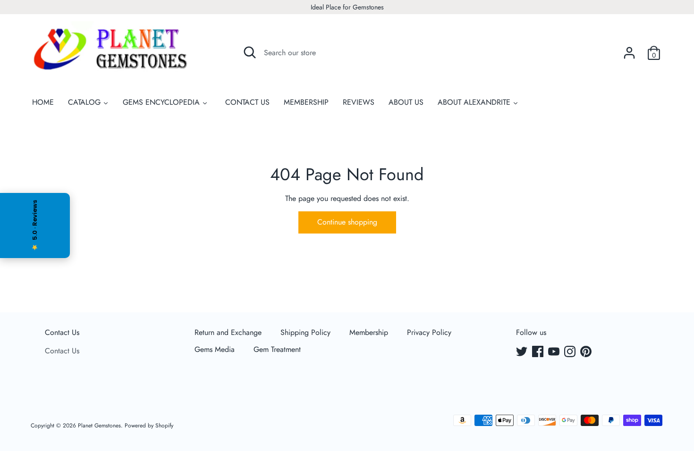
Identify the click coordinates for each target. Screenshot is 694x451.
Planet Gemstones (99, 425)
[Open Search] (249, 52)
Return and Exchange (228, 332)
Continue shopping (347, 222)
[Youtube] (554, 352)
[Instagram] (570, 352)
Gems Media (215, 349)
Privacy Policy (429, 332)
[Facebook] (538, 352)
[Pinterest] (586, 352)
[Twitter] (522, 352)
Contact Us (62, 332)
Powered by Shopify (149, 425)
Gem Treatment (277, 349)
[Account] (629, 49)
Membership (368, 332)
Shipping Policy (305, 332)
